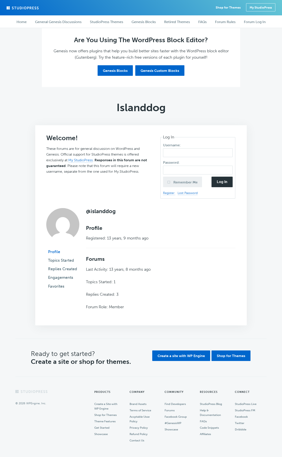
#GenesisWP (173, 423)
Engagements (60, 277)
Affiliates (205, 434)
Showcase (101, 434)
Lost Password (188, 193)
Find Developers (175, 404)
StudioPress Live (245, 404)
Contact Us (137, 440)
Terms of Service (140, 410)
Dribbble (240, 429)
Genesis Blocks (115, 71)
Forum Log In (255, 22)
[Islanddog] (62, 244)
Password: (172, 162)
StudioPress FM (245, 410)
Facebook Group (176, 416)
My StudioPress (261, 7)
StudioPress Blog (211, 404)
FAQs (203, 421)
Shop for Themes (231, 356)
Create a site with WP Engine (181, 356)
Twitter (239, 423)
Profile (54, 251)
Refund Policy (139, 434)
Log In (222, 182)
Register (169, 193)
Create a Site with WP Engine (105, 406)
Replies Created (62, 269)
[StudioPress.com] (23, 8)
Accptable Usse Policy (140, 419)
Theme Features (105, 421)
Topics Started (61, 260)
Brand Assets (138, 404)
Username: (172, 145)
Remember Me (185, 182)
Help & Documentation (210, 413)
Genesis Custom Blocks (160, 71)
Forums (170, 410)
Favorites (56, 286)
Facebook (241, 416)
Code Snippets (209, 427)
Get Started (101, 427)
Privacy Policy (139, 427)
